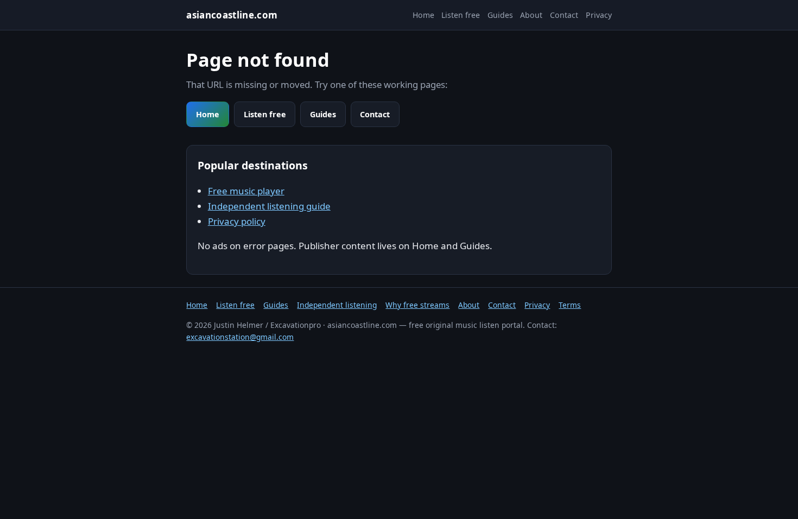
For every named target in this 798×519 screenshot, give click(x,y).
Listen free (460, 15)
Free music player (246, 191)
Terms (570, 305)
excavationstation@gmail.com (240, 337)
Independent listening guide (269, 206)
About (531, 15)
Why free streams (417, 305)
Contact (564, 15)
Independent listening (337, 305)
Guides (500, 15)
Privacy (599, 15)
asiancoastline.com (231, 15)
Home (423, 15)
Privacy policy (236, 221)
